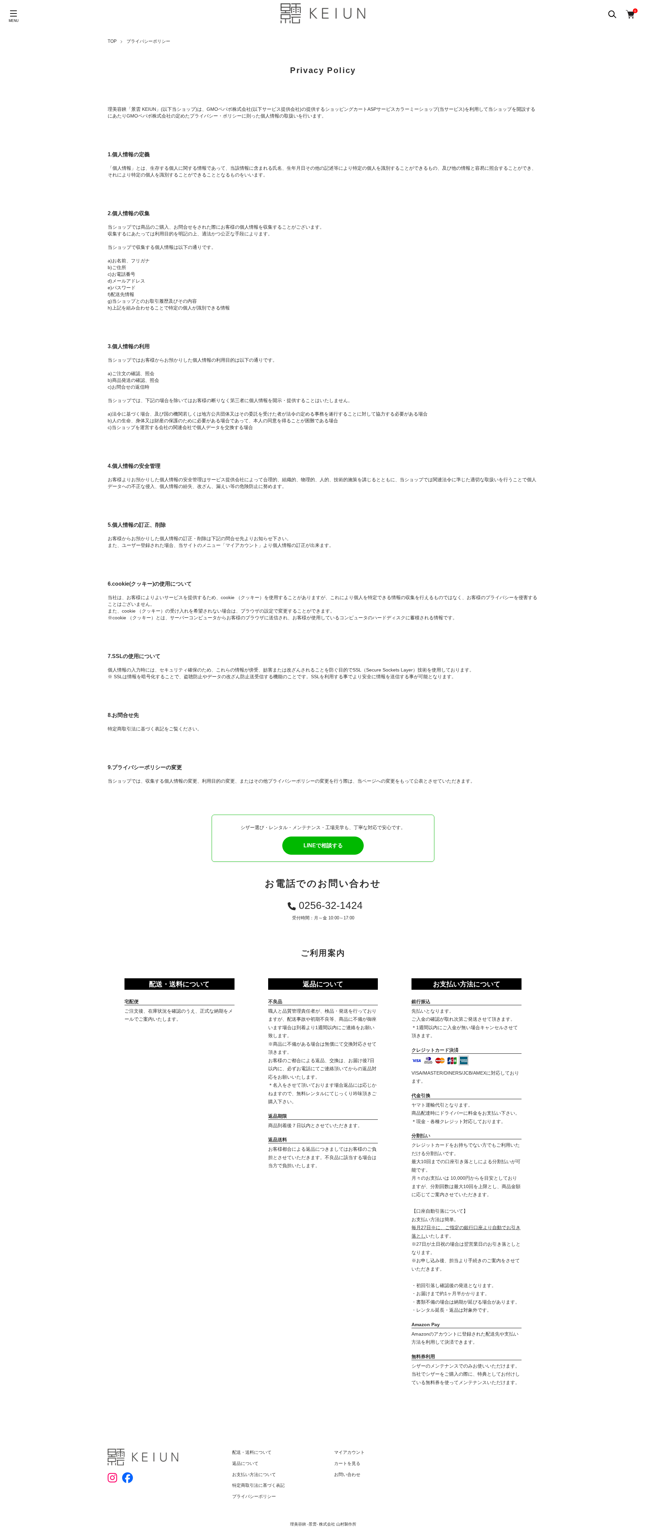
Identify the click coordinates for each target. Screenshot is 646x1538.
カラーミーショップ (416, 109)
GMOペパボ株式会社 (229, 109)
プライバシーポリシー (254, 1496)
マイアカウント (349, 1452)
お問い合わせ (347, 1474)
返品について (245, 1463)
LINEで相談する (323, 845)
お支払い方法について (254, 1474)
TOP (112, 41)
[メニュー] (13, 13)
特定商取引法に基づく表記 (258, 1485)
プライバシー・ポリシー (216, 116)
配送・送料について (252, 1452)
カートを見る (347, 1463)
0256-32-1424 (331, 905)
